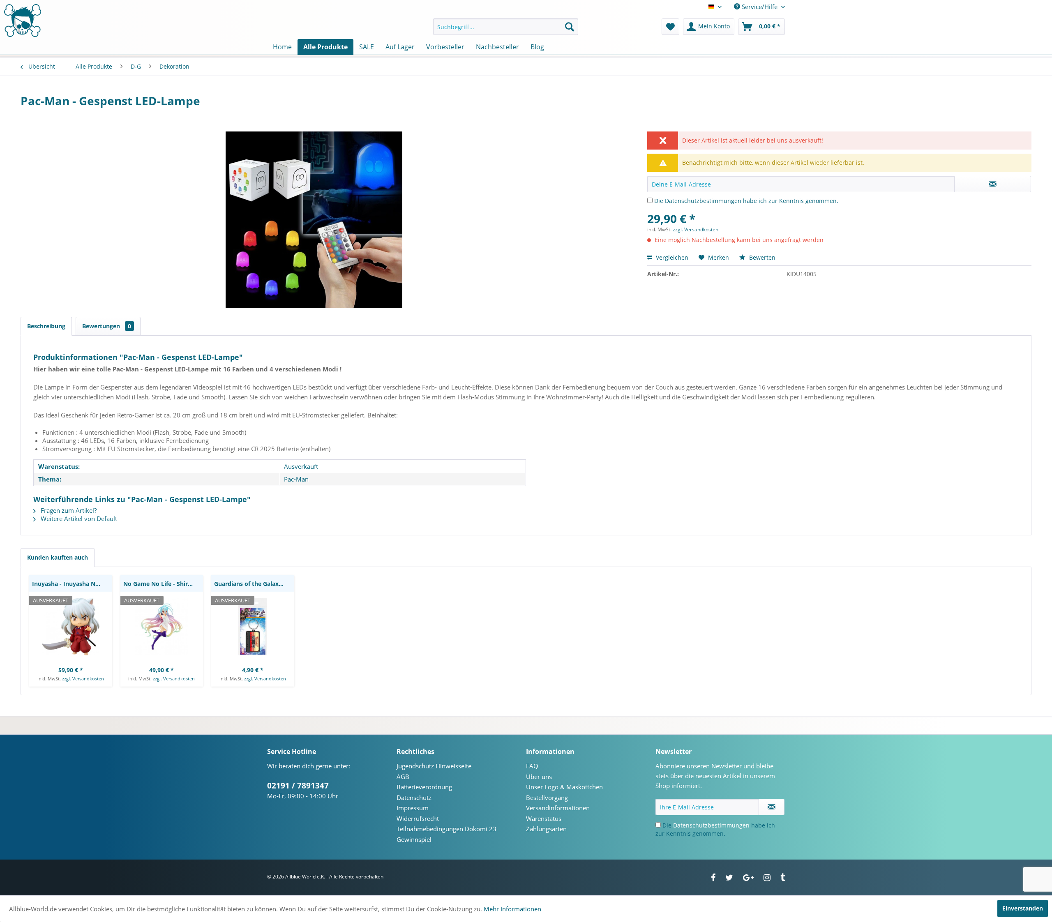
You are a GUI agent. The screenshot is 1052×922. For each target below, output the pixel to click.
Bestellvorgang (547, 797)
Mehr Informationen (512, 909)
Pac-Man (296, 479)
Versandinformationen (558, 808)
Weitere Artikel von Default (78, 518)
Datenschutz (414, 797)
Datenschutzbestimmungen (703, 201)
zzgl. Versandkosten (695, 229)
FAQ (532, 766)
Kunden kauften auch (57, 557)
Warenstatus (543, 818)
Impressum (413, 808)
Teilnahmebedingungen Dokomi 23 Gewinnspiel (446, 834)
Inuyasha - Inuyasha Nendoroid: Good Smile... (72, 584)
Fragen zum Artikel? (68, 510)
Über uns (539, 776)
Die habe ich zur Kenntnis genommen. (746, 201)
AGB (403, 776)
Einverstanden (1022, 908)
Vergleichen (671, 257)
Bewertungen (106, 326)
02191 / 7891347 (298, 785)
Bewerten (761, 257)
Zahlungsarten (546, 829)
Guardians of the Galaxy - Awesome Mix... (254, 584)
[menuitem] (505, 26)
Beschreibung (46, 326)
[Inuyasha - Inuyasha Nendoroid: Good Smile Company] (70, 626)
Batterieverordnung (424, 787)
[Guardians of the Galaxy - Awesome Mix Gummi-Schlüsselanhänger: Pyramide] (252, 626)
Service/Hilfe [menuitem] (759, 6)
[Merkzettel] (670, 26)
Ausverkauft (301, 466)
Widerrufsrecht (418, 818)
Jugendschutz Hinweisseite (434, 766)
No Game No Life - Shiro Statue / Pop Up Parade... (163, 584)
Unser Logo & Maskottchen (564, 787)
